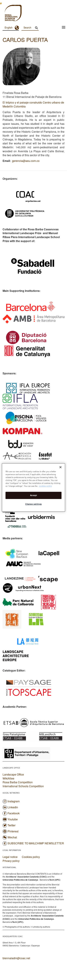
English (9, 27)
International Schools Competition (23, 786)
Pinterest (13, 831)
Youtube (13, 819)
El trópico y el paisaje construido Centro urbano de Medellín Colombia (33, 104)
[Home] (7, 13)
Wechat (12, 837)
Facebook (14, 813)
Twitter (11, 825)
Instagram (14, 801)
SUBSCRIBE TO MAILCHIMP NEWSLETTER (36, 843)
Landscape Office (13, 774)
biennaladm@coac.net (16, 958)
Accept (33, 495)
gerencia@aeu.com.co (26, 161)
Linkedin (13, 807)
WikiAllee (8, 778)
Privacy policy (11, 861)
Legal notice (10, 857)
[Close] (60, 467)
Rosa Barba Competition (18, 782)
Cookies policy (31, 857)
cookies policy (45, 486)
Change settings (33, 504)
